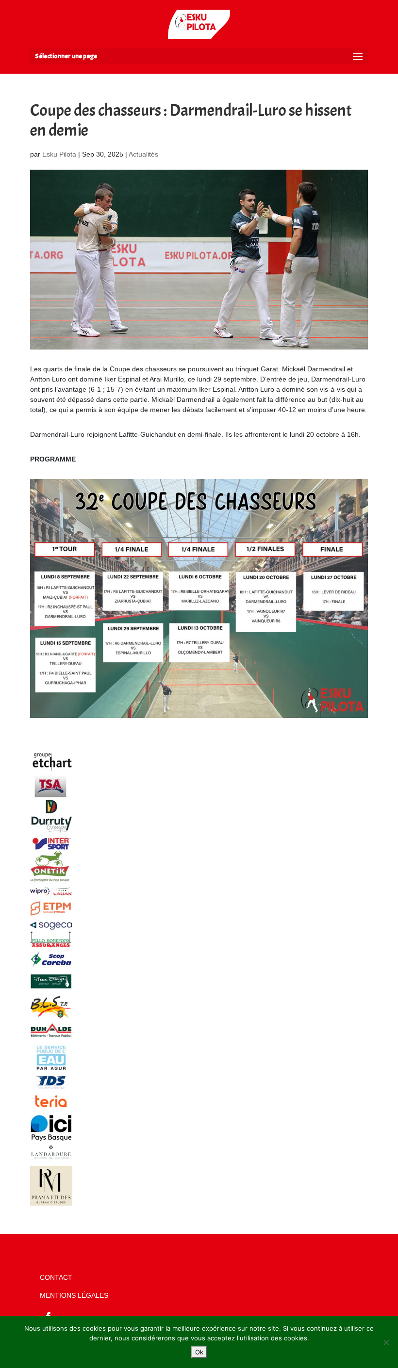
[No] (386, 1342)
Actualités (143, 154)
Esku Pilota (59, 154)
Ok (199, 1352)
